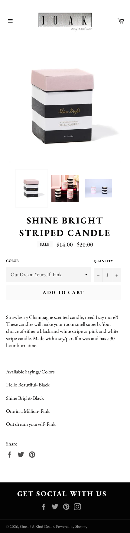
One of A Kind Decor (37, 526)
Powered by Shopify (71, 526)
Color (12, 260)
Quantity (103, 261)
